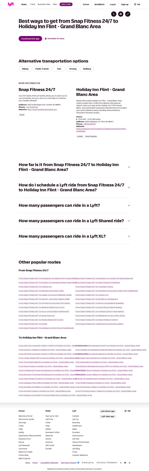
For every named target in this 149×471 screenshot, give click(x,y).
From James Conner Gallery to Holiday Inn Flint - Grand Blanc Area (103, 374)
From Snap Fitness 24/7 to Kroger (33, 324)
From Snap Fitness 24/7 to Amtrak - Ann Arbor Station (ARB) (44, 299)
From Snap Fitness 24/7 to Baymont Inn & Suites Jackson (99, 324)
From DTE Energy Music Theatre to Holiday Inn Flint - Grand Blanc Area (105, 391)
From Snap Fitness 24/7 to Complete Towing (94, 286)
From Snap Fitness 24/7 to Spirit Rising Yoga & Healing (98, 307)
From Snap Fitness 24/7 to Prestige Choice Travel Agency (99, 311)
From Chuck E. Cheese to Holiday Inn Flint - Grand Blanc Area (45, 349)
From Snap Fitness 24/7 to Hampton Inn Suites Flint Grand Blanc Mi (104, 278)
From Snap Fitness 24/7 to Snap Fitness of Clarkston (97, 282)
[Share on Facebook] (120, 14)
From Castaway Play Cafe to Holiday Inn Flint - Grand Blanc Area (46, 383)
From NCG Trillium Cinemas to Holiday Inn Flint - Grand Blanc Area (104, 370)
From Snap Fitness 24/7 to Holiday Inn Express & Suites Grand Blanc (48, 282)
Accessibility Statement (49, 463)
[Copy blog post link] (127, 14)
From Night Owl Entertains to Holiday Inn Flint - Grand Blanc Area (103, 358)
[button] (74, 167)
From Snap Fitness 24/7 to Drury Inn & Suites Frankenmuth (44, 311)
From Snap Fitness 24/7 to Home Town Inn (37, 315)
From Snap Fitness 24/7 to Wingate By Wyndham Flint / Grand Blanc (48, 278)
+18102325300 (89, 124)
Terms (27, 463)
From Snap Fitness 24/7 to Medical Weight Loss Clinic (41, 307)
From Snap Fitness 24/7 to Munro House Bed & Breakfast (99, 303)
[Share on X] (113, 14)
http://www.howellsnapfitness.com (42, 109)
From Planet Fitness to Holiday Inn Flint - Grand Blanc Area (100, 383)
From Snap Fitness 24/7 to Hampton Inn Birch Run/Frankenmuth (46, 328)
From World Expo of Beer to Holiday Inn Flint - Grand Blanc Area (102, 387)
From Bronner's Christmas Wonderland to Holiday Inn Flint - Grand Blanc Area (52, 374)
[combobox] (137, 4)
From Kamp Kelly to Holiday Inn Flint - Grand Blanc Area (99, 362)
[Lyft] (10, 4)
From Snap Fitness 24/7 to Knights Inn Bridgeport (96, 299)
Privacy (35, 463)
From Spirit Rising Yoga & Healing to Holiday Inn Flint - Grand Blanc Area (106, 354)
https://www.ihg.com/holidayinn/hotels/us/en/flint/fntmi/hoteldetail (101, 130)
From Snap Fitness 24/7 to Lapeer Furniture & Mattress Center (45, 295)
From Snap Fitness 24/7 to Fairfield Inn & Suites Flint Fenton (44, 303)
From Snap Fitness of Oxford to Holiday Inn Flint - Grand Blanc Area (48, 378)
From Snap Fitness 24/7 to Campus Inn (35, 286)
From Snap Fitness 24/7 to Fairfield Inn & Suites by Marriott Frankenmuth (106, 291)
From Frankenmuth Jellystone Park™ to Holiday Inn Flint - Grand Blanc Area (107, 345)
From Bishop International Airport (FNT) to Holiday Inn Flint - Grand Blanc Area (109, 366)
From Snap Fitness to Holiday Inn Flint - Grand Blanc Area (43, 366)
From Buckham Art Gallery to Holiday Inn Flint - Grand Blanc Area (47, 387)
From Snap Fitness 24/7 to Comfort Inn (91, 295)
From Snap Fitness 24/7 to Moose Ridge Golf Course (41, 319)
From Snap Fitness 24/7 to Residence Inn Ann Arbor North (100, 315)
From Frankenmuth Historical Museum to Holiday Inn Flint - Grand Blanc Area (52, 370)
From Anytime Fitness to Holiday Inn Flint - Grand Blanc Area (45, 391)
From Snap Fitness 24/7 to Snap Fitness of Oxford (96, 319)
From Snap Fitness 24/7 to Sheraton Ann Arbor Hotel (41, 291)
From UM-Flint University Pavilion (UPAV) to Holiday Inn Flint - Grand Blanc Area (53, 354)
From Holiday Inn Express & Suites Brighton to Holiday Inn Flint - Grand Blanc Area (110, 349)
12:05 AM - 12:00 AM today (89, 119)
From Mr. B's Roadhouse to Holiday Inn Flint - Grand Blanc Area (102, 378)
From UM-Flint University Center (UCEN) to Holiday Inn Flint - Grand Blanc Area (53, 345)
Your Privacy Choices (68, 463)
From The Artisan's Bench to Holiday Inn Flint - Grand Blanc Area (46, 362)
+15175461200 (32, 107)
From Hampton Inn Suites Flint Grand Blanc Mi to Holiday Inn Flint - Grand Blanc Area (55, 395)
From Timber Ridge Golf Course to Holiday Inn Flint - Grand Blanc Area (49, 358)
